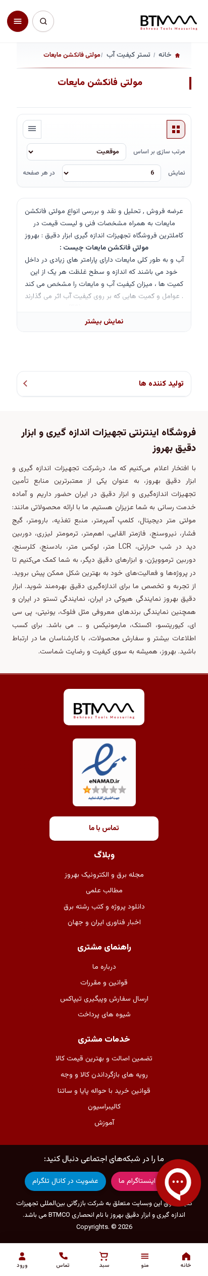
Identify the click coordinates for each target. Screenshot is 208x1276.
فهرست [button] (32, 129)
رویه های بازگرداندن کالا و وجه (104, 1075)
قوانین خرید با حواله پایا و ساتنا (104, 1091)
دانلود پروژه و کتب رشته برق (104, 907)
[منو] (17, 21)
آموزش (104, 1123)
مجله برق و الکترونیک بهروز (104, 875)
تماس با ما (104, 828)
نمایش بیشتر (104, 321)
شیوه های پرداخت (104, 1014)
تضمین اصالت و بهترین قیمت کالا (104, 1058)
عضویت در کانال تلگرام (65, 1181)
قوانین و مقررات (104, 983)
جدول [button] (176, 129)
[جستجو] (43, 21)
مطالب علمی (104, 890)
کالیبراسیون (104, 1107)
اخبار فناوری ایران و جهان (104, 922)
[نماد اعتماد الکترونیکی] (104, 772)
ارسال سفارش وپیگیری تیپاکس (104, 999)
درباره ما (104, 967)
